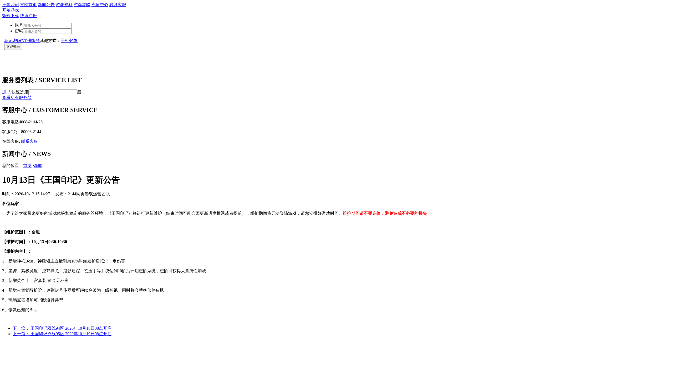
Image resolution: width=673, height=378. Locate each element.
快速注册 (28, 15)
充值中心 (99, 4)
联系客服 (117, 4)
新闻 (38, 165)
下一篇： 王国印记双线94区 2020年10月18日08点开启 (62, 328)
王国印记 (10, 4)
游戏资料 (64, 4)
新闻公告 (46, 4)
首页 (27, 165)
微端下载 (10, 15)
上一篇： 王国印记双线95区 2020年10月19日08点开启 (62, 334)
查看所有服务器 (17, 97)
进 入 (7, 92)
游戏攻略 (82, 4)
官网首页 (28, 4)
